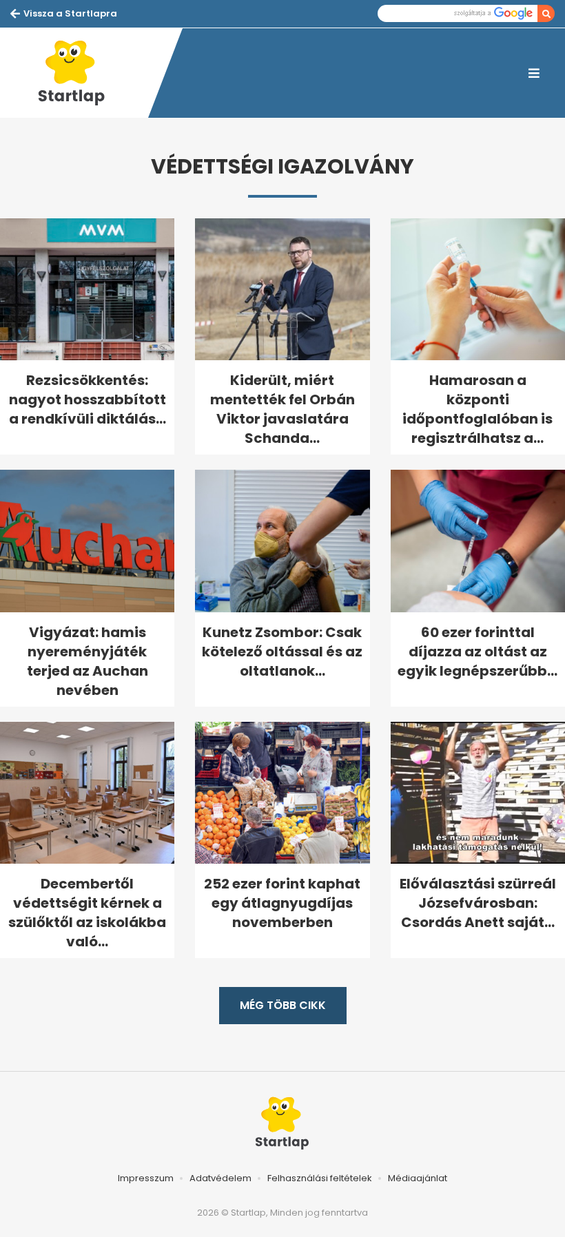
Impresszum (146, 1178)
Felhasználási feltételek (319, 1178)
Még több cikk (283, 1005)
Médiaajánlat (417, 1178)
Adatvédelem (220, 1178)
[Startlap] (79, 73)
